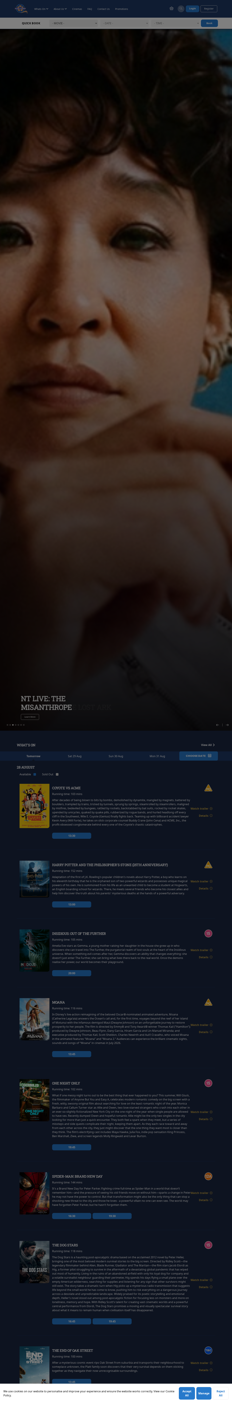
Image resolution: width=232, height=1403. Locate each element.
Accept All (186, 1393)
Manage (203, 1393)
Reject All (221, 1393)
